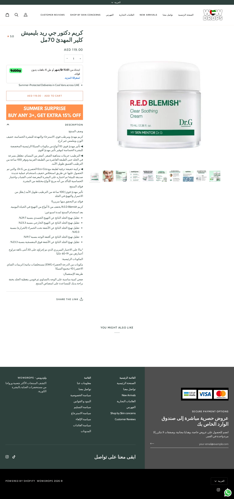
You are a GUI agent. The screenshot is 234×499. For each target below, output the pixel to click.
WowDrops (45, 481)
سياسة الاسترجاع (81, 413)
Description (74, 124)
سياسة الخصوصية (80, 395)
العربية (117, 2)
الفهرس (131, 407)
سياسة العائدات (82, 425)
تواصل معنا (129, 389)
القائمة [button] (87, 377)
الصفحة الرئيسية (126, 383)
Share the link (67, 299)
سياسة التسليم (82, 407)
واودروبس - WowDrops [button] (32, 377)
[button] (126, 15)
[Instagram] (7, 456)
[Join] (153, 444)
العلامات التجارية (126, 401)
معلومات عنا (84, 383)
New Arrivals (129, 395)
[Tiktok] (13, 456)
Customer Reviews (125, 419)
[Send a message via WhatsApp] (228, 493)
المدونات (86, 431)
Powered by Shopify (20, 481)
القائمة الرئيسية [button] (128, 377)
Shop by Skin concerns (123, 413)
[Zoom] (221, 162)
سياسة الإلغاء (83, 419)
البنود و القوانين (82, 401)
